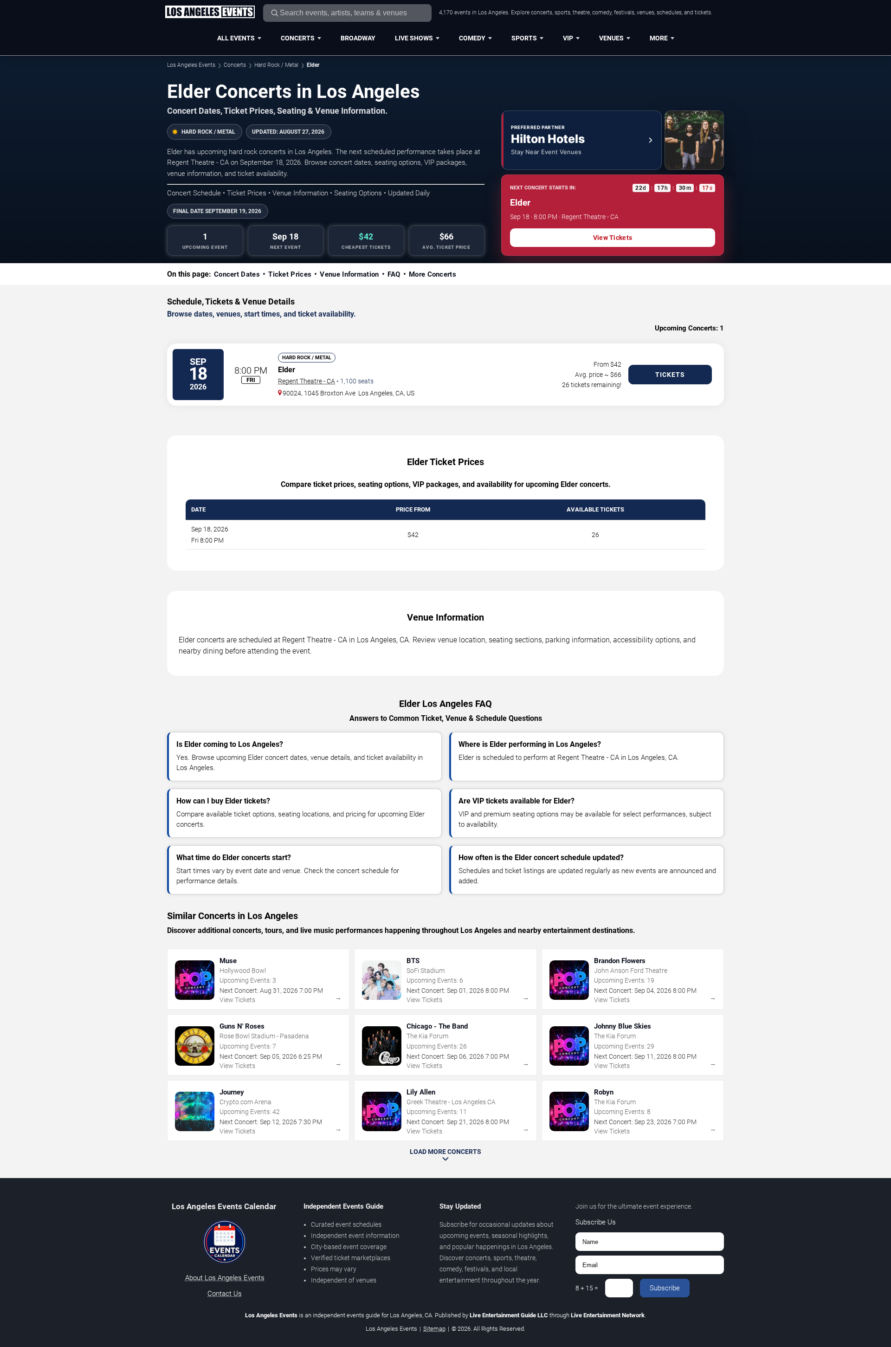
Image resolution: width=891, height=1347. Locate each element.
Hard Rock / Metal (276, 65)
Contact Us (224, 1293)
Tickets (670, 374)
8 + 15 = (586, 1288)
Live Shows (414, 38)
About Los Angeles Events (225, 1278)
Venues (611, 38)
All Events (236, 38)
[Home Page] (210, 12)
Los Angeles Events (191, 65)
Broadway (358, 38)
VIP (568, 38)
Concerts (298, 38)
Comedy (472, 38)
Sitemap (434, 1328)
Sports (524, 38)
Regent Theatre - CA (306, 381)
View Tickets (612, 237)
